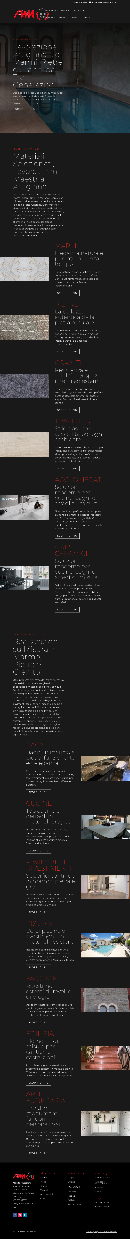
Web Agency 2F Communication (101, 1231)
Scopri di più (25, 109)
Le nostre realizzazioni (53, 17)
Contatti (85, 17)
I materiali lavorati (71, 11)
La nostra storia (49, 11)
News (74, 17)
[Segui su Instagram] (20, 1215)
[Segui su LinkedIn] (25, 1215)
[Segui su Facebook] (15, 1215)
